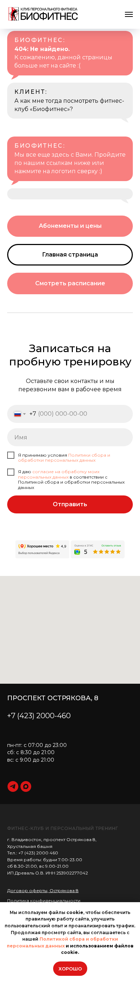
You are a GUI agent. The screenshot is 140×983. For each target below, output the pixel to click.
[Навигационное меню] (129, 14)
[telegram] (13, 786)
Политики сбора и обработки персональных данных (64, 457)
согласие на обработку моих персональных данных (58, 474)
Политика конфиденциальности (43, 900)
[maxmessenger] (25, 786)
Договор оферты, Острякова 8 (43, 890)
